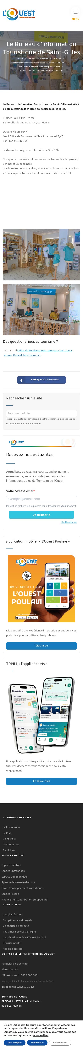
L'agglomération (12, 914)
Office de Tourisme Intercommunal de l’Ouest (44, 350)
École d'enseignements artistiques (23, 888)
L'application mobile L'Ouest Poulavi (24, 937)
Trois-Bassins (11, 844)
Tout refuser (37, 1042)
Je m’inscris (41, 515)
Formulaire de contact (15, 963)
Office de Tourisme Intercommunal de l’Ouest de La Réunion (39, 63)
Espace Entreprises (13, 871)
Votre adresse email (19, 491)
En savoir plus (41, 781)
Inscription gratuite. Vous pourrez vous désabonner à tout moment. (41, 506)
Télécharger (41, 645)
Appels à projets (12, 949)
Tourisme (57, 59)
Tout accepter (15, 1042)
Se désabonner (69, 522)
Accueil (20, 59)
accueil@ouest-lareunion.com (22, 355)
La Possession (11, 827)
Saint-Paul (9, 839)
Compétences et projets (38, 59)
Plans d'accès (10, 969)
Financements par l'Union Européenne (24, 899)
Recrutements (11, 943)
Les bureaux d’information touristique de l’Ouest (39, 67)
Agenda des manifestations (18, 882)
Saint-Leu (9, 850)
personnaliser (40, 1035)
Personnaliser (60, 1042)
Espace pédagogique (14, 877)
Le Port (7, 833)
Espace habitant (11, 865)
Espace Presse (10, 894)
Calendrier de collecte (16, 926)
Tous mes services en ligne (19, 931)
